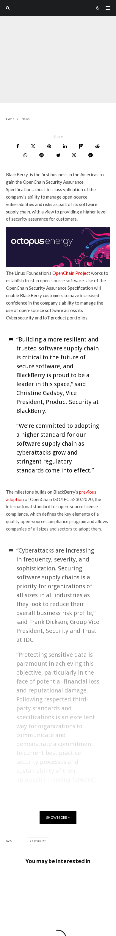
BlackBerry (57, 91)
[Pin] (49, 146)
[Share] (17, 146)
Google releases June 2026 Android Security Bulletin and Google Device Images (64, 881)
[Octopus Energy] (58, 265)
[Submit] (97, 146)
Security (39, 841)
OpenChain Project (71, 273)
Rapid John (15, 91)
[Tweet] (33, 146)
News (36, 91)
